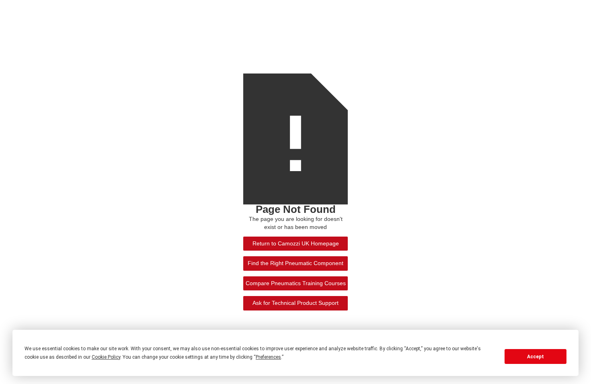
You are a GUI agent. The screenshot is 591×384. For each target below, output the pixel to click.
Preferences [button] (268, 357)
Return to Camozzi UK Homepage (295, 244)
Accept (535, 356)
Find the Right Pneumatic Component (295, 263)
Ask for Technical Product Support (295, 303)
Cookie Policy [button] (106, 357)
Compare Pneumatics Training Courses (296, 283)
